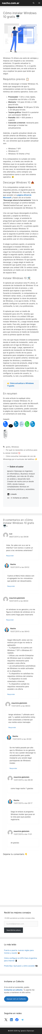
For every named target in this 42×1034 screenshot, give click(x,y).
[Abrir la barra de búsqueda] (33, 3)
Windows (15, 447)
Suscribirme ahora (13, 930)
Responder (10, 556)
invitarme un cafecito (13, 990)
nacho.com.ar (10, 3)
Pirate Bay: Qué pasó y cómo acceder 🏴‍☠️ (21, 966)
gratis (8, 447)
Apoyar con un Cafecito (16, 999)
